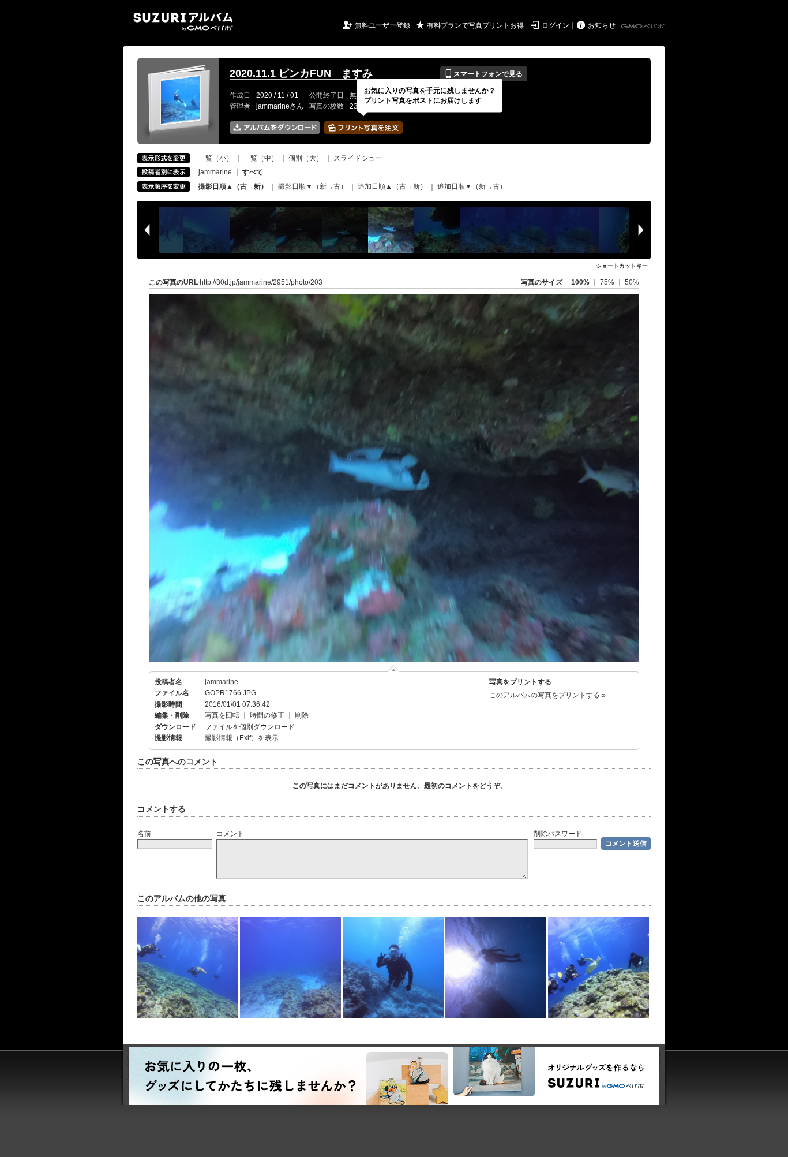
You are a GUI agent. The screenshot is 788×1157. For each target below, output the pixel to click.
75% (608, 282)
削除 (302, 715)
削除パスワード (558, 834)
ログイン (555, 25)
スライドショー (357, 158)
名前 (144, 834)
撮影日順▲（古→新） (233, 186)
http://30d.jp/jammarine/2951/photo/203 (261, 282)
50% (632, 282)
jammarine (215, 172)
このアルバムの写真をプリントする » (547, 695)
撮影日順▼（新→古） (312, 186)
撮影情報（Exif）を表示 (242, 738)
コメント (230, 834)
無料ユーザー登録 (382, 25)
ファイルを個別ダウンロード (250, 727)
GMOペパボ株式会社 (644, 26)
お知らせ (602, 25)
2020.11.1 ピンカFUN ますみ (301, 73)
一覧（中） (260, 158)
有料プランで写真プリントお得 (475, 25)
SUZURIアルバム (183, 21)
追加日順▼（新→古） (471, 186)
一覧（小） (215, 158)
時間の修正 (267, 715)
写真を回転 (222, 715)
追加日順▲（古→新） (392, 186)
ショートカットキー (622, 266)
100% (580, 282)
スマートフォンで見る (484, 73)
